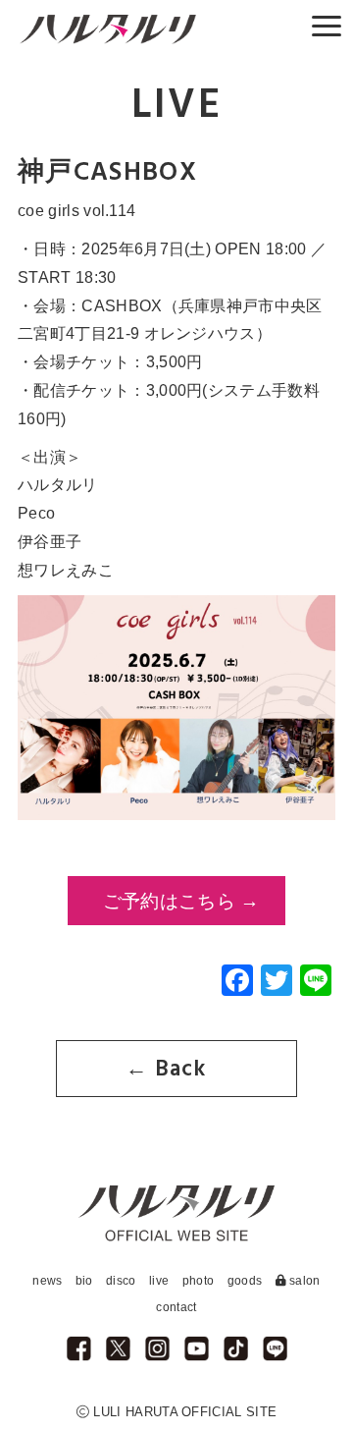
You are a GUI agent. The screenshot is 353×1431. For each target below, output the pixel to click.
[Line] (315, 982)
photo (198, 1281)
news (47, 1281)
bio (84, 1281)
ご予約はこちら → (181, 901)
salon (303, 1281)
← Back (166, 1069)
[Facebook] (237, 982)
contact (176, 1307)
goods (245, 1281)
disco (121, 1281)
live (159, 1281)
